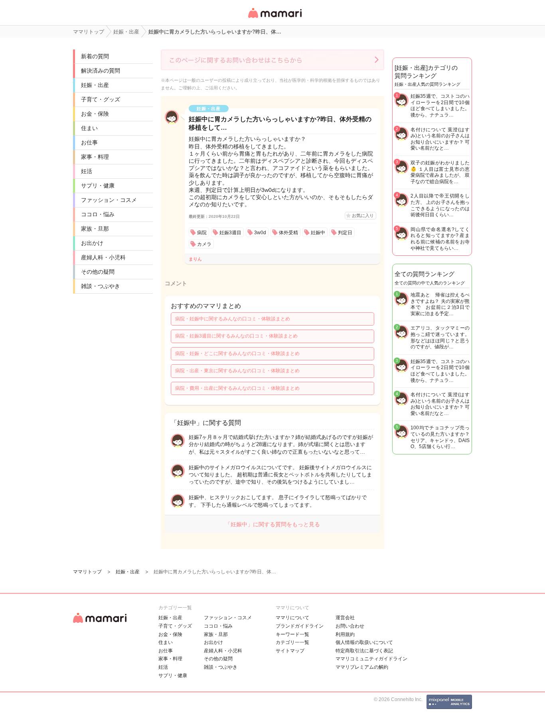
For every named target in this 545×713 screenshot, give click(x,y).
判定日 (345, 232)
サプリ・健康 (98, 185)
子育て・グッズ (100, 99)
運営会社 (345, 617)
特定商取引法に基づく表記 (364, 651)
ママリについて (292, 617)
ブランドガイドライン (300, 626)
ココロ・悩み (98, 214)
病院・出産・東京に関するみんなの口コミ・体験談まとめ (237, 370)
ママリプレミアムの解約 (362, 667)
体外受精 (288, 232)
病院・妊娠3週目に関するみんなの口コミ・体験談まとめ (236, 336)
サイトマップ (290, 651)
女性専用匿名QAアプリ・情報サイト (274, 18)
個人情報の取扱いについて (364, 642)
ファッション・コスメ (109, 200)
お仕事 (89, 142)
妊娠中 (318, 232)
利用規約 (345, 634)
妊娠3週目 (230, 232)
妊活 (86, 171)
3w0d (260, 232)
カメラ (204, 244)
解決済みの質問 (100, 70)
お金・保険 (95, 114)
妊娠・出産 (95, 85)
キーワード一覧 (292, 634)
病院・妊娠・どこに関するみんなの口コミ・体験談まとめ (237, 353)
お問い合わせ (350, 626)
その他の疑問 (98, 272)
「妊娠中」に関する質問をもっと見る (272, 524)
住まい (89, 128)
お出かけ (92, 243)
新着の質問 (95, 56)
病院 (202, 232)
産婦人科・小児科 (103, 257)
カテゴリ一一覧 (292, 642)
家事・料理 (95, 157)
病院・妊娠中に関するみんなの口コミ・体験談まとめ (232, 319)
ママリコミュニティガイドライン (371, 659)
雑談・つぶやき (100, 286)
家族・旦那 (95, 228)
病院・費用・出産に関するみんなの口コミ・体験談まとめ (237, 388)
